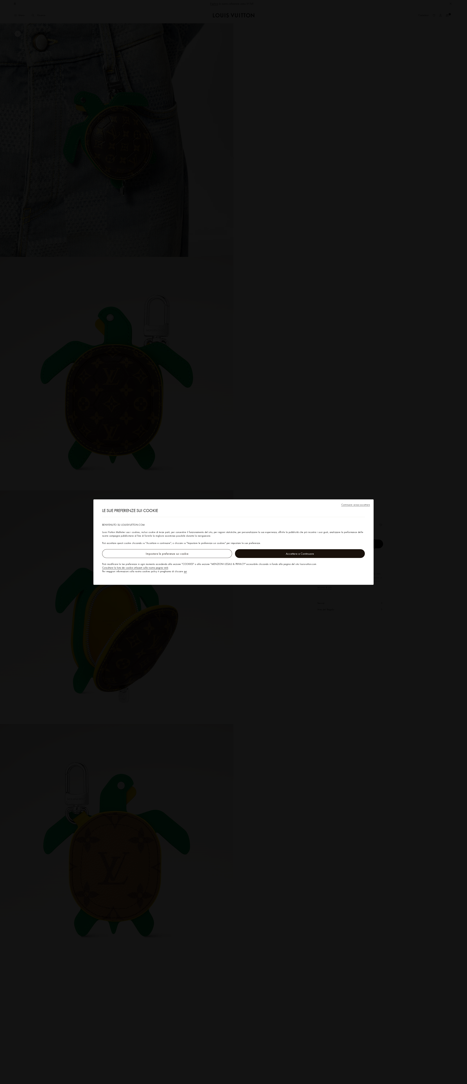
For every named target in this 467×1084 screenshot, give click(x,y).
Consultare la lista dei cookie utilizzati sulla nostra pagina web (135, 567)
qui (185, 571)
